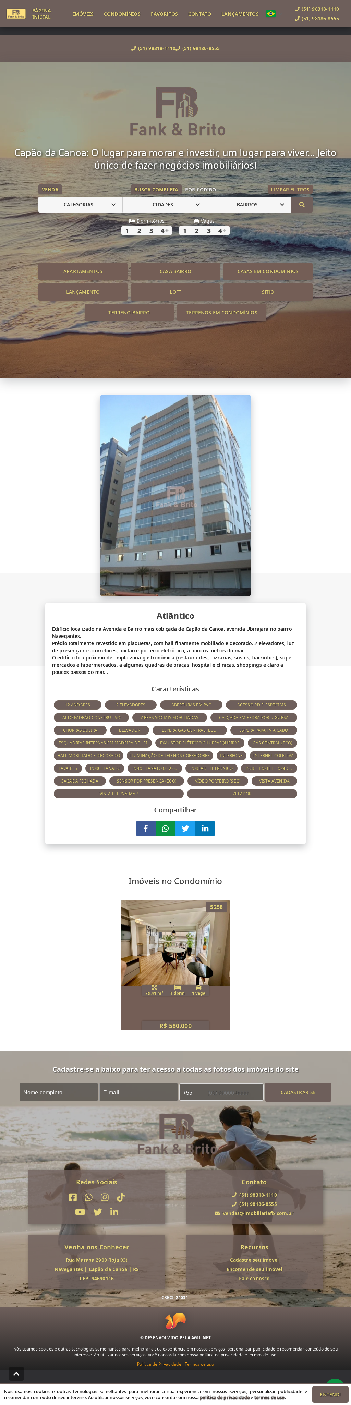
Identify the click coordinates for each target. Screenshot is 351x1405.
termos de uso (269, 1397)
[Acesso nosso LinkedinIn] (114, 1212)
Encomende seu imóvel (254, 1269)
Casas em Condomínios (268, 271)
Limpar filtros (290, 189)
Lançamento (83, 292)
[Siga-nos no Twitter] (97, 1212)
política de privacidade (225, 1397)
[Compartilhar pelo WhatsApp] (166, 828)
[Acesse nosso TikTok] (121, 1197)
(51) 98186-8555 (201, 48)
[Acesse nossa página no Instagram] (105, 1197)
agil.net (201, 1338)
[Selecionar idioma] (274, 13)
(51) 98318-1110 (157, 48)
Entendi (330, 1394)
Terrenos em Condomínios (221, 312)
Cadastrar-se (298, 1092)
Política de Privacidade (159, 1364)
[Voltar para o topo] (16, 1374)
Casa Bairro (175, 271)
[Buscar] (302, 205)
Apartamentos (82, 271)
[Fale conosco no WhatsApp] (89, 1197)
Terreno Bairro (129, 312)
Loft (176, 292)
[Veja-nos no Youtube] (80, 1212)
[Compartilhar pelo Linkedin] (205, 828)
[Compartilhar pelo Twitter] (185, 828)
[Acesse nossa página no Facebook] (73, 1197)
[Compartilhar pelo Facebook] (146, 828)
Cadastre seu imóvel (254, 1260)
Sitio (268, 292)
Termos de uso (199, 1364)
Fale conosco (254, 1278)
